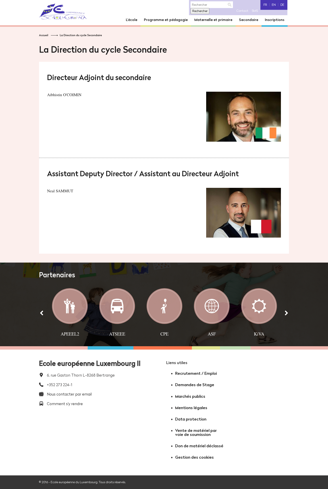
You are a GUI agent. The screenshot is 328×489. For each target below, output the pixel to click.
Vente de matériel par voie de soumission (196, 432)
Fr (265, 4)
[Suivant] (286, 313)
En (274, 4)
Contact (242, 11)
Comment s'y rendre (65, 403)
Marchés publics (190, 396)
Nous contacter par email (69, 394)
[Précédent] (41, 313)
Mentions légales (191, 407)
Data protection (190, 419)
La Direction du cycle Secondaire (81, 35)
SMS (255, 11)
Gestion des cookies (194, 457)
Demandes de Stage (194, 384)
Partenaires (57, 275)
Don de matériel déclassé (199, 445)
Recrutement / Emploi (196, 373)
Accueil (43, 35)
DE (282, 4)
